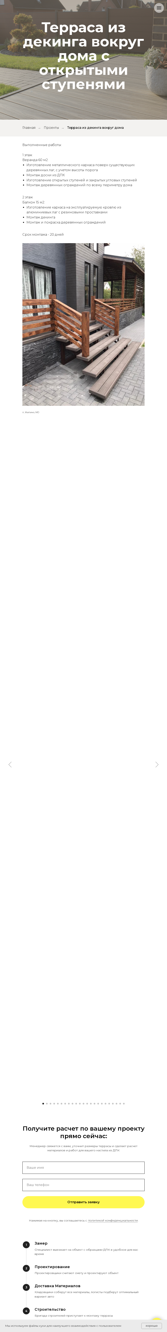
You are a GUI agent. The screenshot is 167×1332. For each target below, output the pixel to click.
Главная (29, 674)
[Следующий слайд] (157, 1311)
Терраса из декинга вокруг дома (95, 674)
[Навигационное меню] (159, 7)
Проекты (51, 674)
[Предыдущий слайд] (10, 1311)
